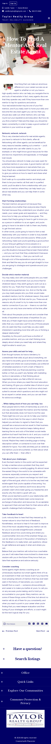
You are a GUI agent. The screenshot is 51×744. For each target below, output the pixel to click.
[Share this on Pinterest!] (42, 624)
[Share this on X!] (34, 624)
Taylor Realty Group (18, 16)
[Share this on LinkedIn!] (38, 624)
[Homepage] (25, 719)
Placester (31, 741)
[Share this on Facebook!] (29, 624)
